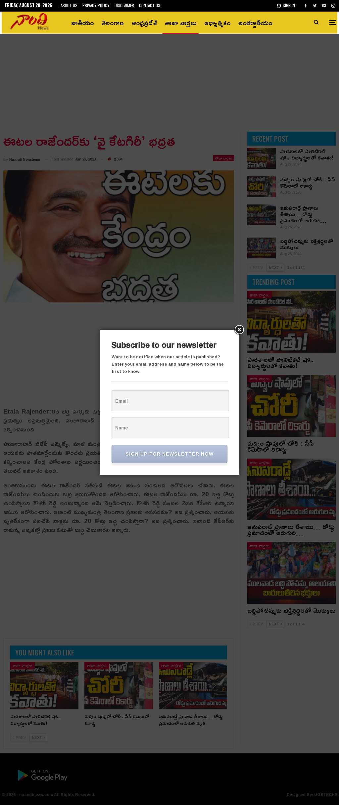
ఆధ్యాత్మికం (217, 22)
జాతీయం (82, 22)
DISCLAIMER (124, 5)
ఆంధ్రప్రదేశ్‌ (144, 22)
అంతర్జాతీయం (255, 22)
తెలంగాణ (113, 22)
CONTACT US (149, 5)
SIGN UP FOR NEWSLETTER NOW (169, 453)
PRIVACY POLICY (96, 5)
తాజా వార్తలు (180, 22)
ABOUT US (69, 5)
